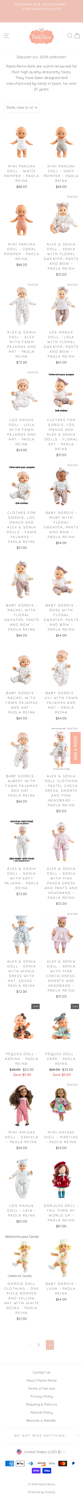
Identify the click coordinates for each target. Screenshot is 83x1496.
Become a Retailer (41, 1420)
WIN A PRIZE (75, 748)
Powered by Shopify (41, 1492)
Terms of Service (41, 1388)
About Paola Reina (41, 1380)
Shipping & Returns (41, 1404)
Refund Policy (41, 1412)
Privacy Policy (41, 1396)
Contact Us (41, 1372)
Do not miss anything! (40, 1435)
